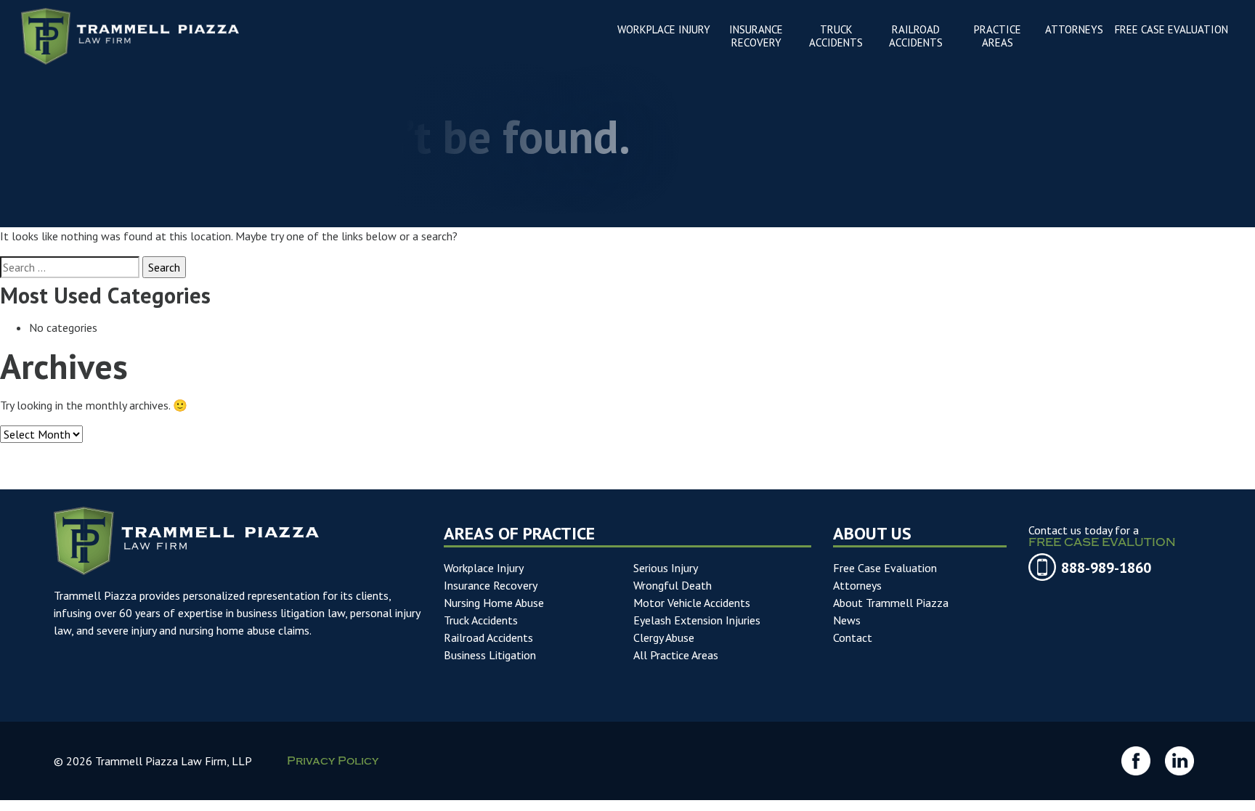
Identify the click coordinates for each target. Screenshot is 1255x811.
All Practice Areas (675, 655)
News (847, 620)
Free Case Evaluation (885, 568)
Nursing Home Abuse (494, 602)
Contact (852, 637)
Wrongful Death (672, 585)
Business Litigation (490, 655)
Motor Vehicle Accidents (691, 602)
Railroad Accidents (488, 637)
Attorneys (857, 585)
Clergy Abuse (663, 637)
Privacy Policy (332, 762)
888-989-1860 (1106, 567)
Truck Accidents (481, 620)
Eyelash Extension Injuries (696, 620)
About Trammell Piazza (891, 602)
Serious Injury (665, 568)
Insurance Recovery (490, 585)
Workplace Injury (484, 568)
